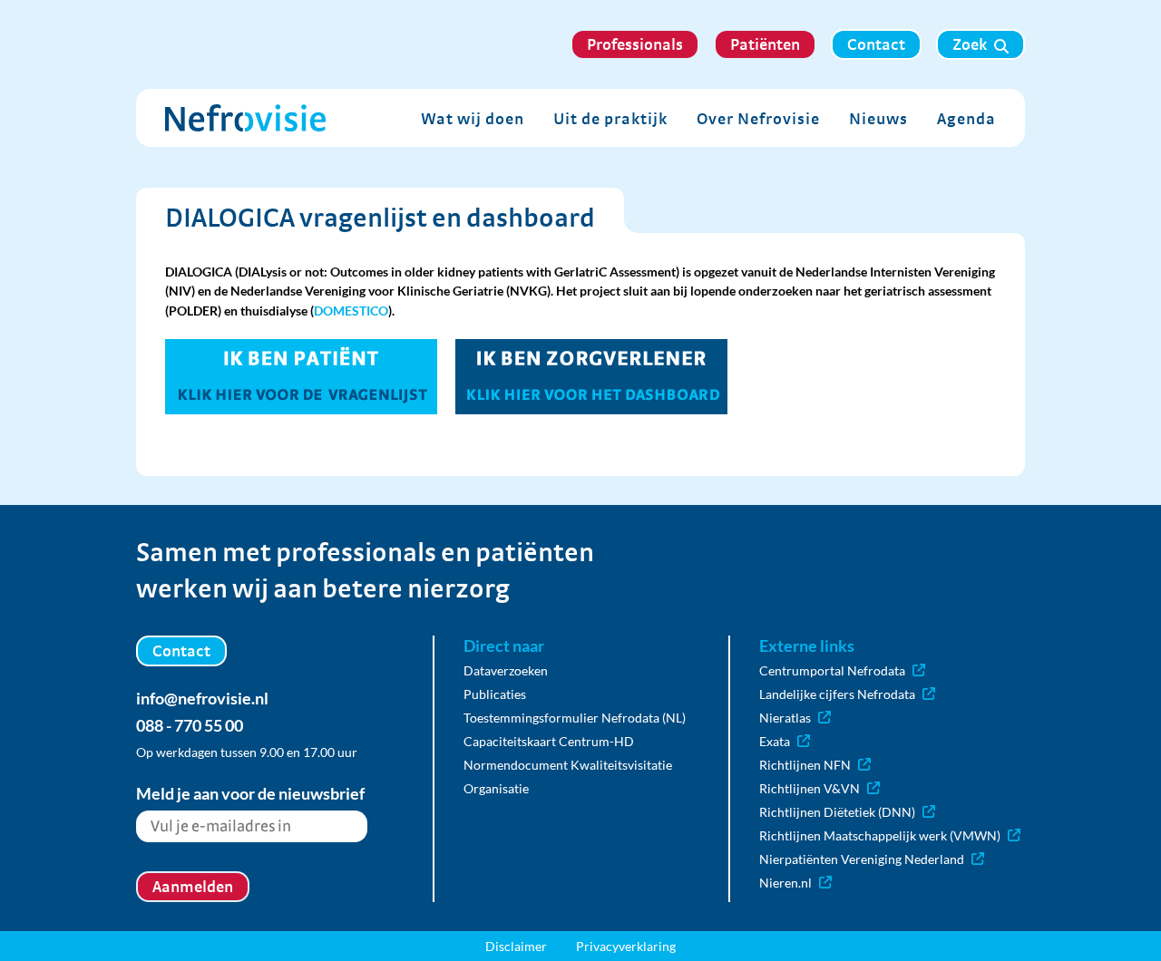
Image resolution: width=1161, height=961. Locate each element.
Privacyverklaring (626, 946)
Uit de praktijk (610, 118)
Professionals (635, 43)
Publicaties (494, 694)
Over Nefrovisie (758, 118)
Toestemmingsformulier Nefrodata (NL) (574, 717)
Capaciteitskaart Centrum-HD (548, 741)
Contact (876, 43)
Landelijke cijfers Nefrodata (837, 694)
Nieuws (878, 118)
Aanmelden (192, 886)
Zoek (969, 43)
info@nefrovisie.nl (202, 698)
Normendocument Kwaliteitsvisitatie (567, 764)
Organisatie (496, 788)
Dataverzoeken (505, 670)
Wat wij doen (472, 118)
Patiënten (765, 43)
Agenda (966, 118)
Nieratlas (785, 717)
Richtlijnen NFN (805, 764)
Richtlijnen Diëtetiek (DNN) (837, 812)
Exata (774, 741)
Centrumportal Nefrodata (832, 670)
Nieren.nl (785, 882)
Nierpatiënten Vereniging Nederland (861, 859)
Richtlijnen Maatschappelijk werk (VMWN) (879, 835)
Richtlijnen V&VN (809, 788)
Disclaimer (516, 946)
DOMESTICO (351, 310)
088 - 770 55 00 (189, 725)
